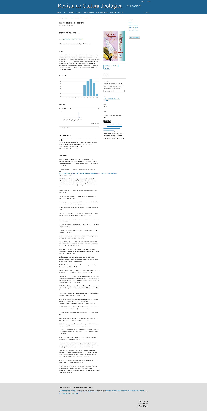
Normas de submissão (116, 12)
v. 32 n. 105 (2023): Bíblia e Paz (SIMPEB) (79, 18)
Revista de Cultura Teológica (68, 390)
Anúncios (78, 12)
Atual (65, 12)
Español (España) (133, 25)
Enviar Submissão (134, 37)
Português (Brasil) (133, 30)
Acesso (148, 1)
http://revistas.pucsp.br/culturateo (88, 392)
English (131, 23)
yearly (97, 123)
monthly (93, 123)
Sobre (58, 12)
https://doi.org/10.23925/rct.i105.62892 (72, 39)
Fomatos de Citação (109, 91)
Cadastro (143, 1)
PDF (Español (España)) (111, 66)
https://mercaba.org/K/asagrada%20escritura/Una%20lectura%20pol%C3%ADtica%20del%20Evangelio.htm (88, 173)
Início (60, 18)
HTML (107, 68)
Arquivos (71, 12)
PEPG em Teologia (89, 12)
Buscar (147, 12)
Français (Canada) (133, 27)
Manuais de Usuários (102, 12)
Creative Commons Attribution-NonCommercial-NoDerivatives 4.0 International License (113, 128)
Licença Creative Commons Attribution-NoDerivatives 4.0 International (125, 390)
